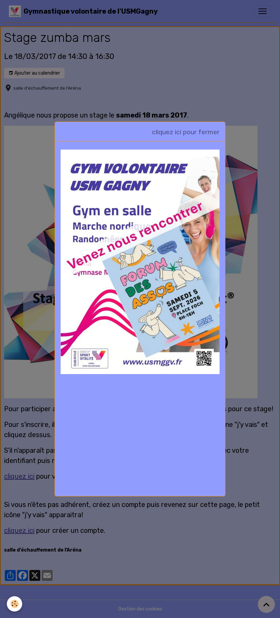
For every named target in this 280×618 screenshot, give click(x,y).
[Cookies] (14, 604)
